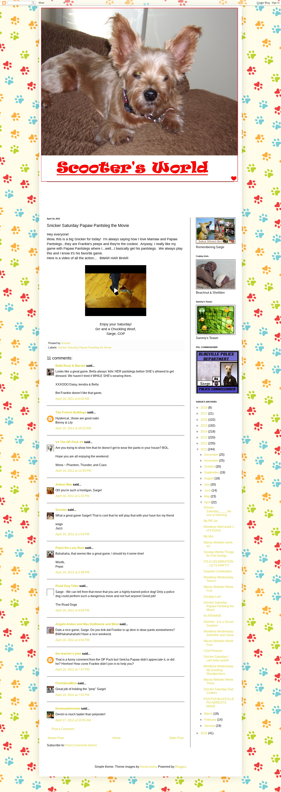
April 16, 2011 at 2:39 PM (72, 572)
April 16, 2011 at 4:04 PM (72, 610)
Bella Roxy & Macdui (70, 365)
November (211, 460)
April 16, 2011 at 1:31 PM (72, 496)
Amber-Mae (63, 484)
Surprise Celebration (218, 571)
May (207, 496)
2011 (204, 449)
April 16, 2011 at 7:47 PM (72, 669)
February (210, 719)
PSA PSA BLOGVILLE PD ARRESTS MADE (219, 702)
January (210, 725)
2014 (204, 431)
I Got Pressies (213, 650)
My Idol (208, 536)
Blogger (180, 766)
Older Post (176, 738)
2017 (204, 413)
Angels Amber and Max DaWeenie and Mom (87, 624)
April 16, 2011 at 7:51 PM (72, 695)
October (210, 466)
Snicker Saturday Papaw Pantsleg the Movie (84, 347)
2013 (204, 437)
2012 (204, 443)
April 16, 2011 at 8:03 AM (72, 398)
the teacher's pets (68, 653)
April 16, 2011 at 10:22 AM (73, 428)
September (212, 472)
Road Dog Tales (67, 585)
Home (116, 738)
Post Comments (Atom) (81, 745)
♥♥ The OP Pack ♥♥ (69, 442)
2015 (204, 425)
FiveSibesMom (66, 683)
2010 (204, 733)
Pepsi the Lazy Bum (69, 547)
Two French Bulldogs (70, 412)
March (208, 713)
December (211, 454)
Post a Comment (63, 729)
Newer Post (56, 738)
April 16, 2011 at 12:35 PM (73, 470)
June (208, 490)
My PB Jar (211, 520)
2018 (204, 407)
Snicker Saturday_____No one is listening (217, 511)
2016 (204, 419)
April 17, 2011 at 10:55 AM (73, 720)
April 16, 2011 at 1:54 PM (72, 534)
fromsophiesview (67, 708)
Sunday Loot (212, 596)
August (209, 478)
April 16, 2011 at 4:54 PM (72, 640)
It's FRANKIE (213, 615)
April (207, 502)
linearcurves (148, 766)
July (207, 484)
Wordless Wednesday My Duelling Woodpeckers (218, 670)
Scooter (61, 509)
